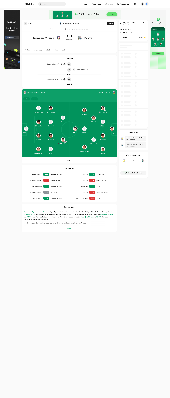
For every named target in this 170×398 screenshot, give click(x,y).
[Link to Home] (28, 4)
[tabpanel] (85, 126)
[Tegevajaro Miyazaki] (123, 161)
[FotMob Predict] (12, 39)
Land (34, 99)
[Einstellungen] (135, 4)
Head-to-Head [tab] (59, 50)
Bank (68, 160)
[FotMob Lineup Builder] (85, 14)
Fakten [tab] (27, 50)
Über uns (109, 4)
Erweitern (69, 228)
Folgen (111, 23)
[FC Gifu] (142, 161)
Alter (26, 99)
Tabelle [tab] (48, 50)
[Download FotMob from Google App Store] (147, 4)
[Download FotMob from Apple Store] (142, 4)
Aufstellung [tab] (38, 50)
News (86, 4)
